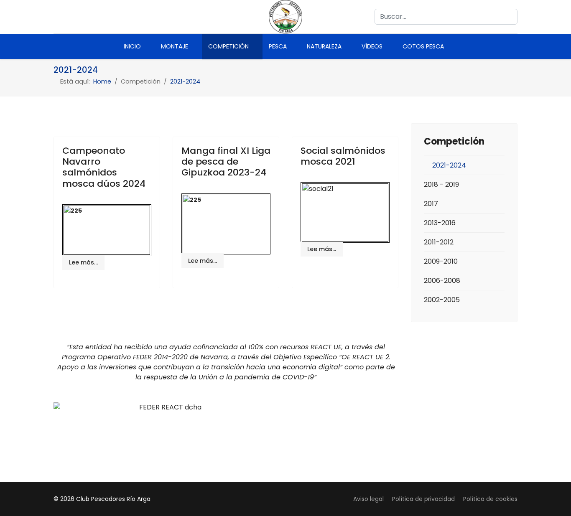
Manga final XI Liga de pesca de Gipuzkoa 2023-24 (225, 161)
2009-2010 (441, 261)
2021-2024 (449, 165)
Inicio (132, 46)
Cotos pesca (423, 46)
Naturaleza (324, 46)
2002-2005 (442, 300)
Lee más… (83, 262)
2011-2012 (439, 242)
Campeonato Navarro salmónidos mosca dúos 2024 (103, 167)
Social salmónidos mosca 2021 (343, 156)
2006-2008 (442, 280)
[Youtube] (74, 16)
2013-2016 (440, 223)
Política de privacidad (423, 499)
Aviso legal (368, 499)
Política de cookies (490, 499)
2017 (431, 203)
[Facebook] (57, 16)
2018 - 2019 (441, 184)
